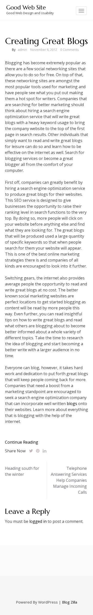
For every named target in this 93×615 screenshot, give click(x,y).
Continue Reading (21, 442)
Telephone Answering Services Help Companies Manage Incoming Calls (69, 480)
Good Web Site (26, 7)
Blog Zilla (69, 602)
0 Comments (69, 49)
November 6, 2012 (43, 49)
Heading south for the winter (22, 471)
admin (22, 49)
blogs (72, 403)
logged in (38, 521)
